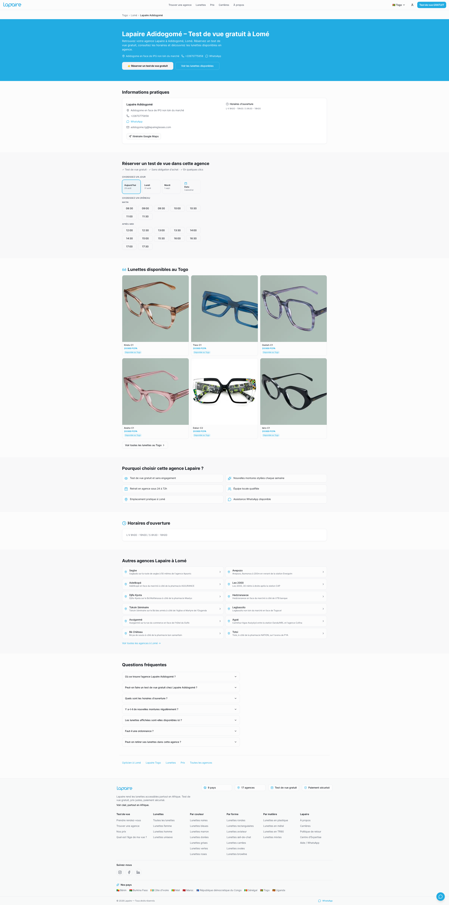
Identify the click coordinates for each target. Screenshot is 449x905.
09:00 (145, 208)
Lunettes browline (237, 853)
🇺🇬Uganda (278, 890)
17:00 (129, 246)
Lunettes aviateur (237, 831)
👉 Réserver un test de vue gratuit (148, 65)
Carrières (224, 4)
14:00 (193, 230)
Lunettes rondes (236, 820)
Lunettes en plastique (275, 820)
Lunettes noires (198, 820)
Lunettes (201, 4)
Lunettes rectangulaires (240, 825)
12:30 (145, 230)
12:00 (129, 230)
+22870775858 (194, 55)
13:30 (177, 230)
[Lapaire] (155, 788)
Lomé (134, 15)
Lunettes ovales (236, 848)
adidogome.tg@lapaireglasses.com (151, 127)
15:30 (161, 238)
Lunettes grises (198, 842)
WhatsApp (215, 55)
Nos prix (121, 831)
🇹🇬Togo (265, 890)
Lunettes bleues (199, 825)
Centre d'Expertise (310, 837)
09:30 (161, 208)
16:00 (177, 238)
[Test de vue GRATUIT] (412, 4)
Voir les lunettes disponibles (197, 65)
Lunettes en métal (273, 825)
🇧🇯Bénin (121, 890)
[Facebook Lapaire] (129, 872)
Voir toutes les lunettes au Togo (143, 445)
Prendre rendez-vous (128, 820)
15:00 (145, 238)
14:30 (129, 238)
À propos (238, 4)
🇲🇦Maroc (188, 890)
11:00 (129, 216)
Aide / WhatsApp (309, 842)
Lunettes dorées (199, 837)
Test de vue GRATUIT (431, 4)
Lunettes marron (199, 831)
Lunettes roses (198, 853)
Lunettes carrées (236, 842)
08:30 (129, 208)
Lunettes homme (162, 831)
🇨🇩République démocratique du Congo (219, 890)
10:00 (177, 208)
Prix (212, 4)
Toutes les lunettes (164, 820)
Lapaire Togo (153, 762)
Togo (125, 15)
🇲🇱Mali (176, 890)
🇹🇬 (397, 4)
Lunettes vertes (199, 848)
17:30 (145, 246)
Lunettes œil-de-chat (239, 837)
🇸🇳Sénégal (250, 890)
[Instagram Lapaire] (119, 872)
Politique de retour (310, 831)
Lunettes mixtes (272, 837)
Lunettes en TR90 (273, 831)
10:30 (193, 208)
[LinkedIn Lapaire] (138, 872)
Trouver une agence (180, 4)
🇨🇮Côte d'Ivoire (159, 890)
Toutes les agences (201, 762)
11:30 (145, 216)
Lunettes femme (162, 825)
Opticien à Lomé (131, 762)
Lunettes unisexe (163, 837)
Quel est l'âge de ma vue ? (131, 837)
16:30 (193, 238)
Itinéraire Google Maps (146, 136)
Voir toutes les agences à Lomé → (141, 643)
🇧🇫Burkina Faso (138, 890)
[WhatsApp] (440, 896)
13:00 (161, 230)
